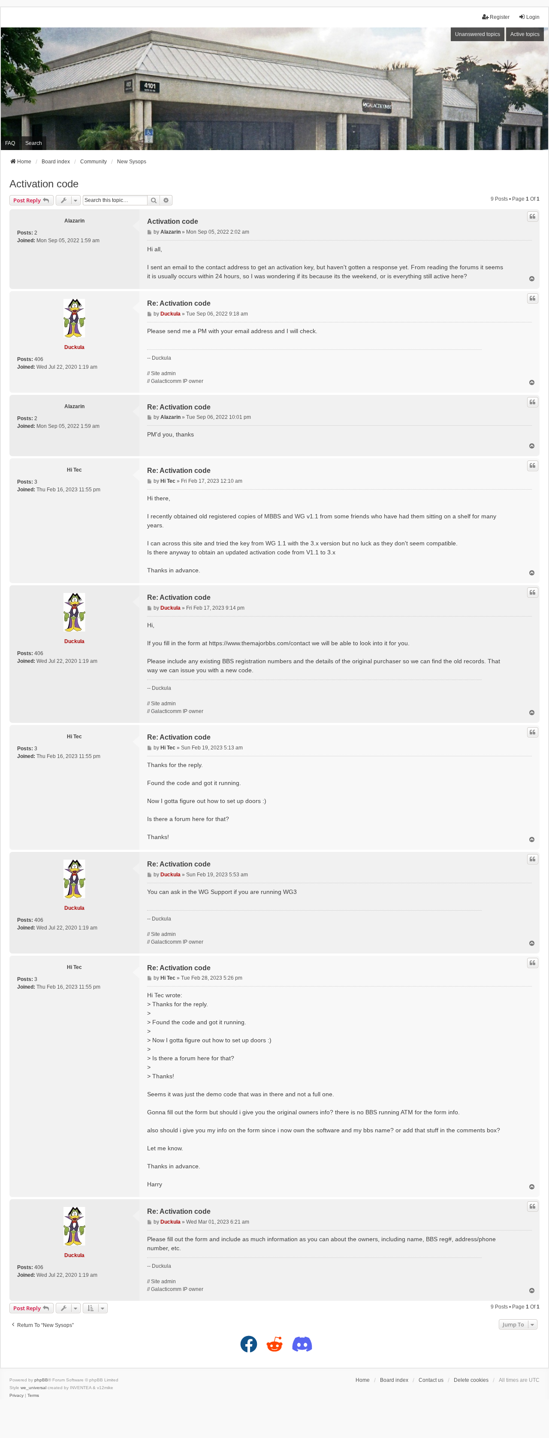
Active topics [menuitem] (525, 34)
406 (38, 359)
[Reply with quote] (532, 216)
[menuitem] (16, 1395)
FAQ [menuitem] (10, 143)
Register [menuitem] (500, 17)
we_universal (33, 1387)
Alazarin (74, 221)
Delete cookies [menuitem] (471, 1380)
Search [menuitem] (33, 143)
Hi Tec (74, 470)
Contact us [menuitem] (431, 1380)
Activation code (43, 184)
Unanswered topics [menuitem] (477, 34)
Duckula (74, 347)
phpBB (41, 1380)
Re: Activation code (179, 303)
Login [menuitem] (533, 17)
